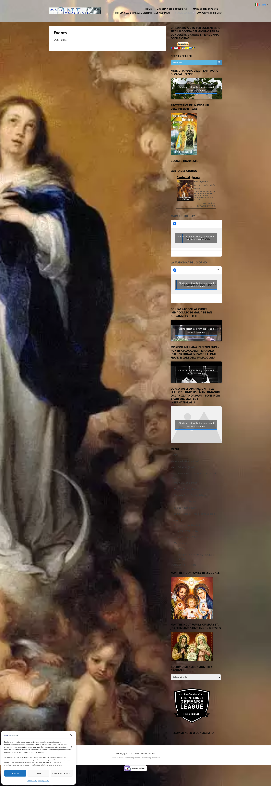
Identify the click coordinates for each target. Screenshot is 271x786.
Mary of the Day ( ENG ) (206, 8)
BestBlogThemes (134, 757)
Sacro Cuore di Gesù (185, 501)
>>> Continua (209, 203)
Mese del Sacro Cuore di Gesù (190, 495)
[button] (71, 735)
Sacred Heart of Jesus (185, 507)
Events (180, 548)
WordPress (156, 757)
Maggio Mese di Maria (185, 482)
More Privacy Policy (187, 530)
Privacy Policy (43, 780)
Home (148, 8)
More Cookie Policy (187, 537)
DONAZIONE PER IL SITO (209, 12)
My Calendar (180, 543)
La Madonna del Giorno (189, 262)
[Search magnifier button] (219, 62)
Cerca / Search (183, 12)
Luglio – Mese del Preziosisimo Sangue (194, 513)
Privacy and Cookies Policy (188, 525)
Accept (15, 773)
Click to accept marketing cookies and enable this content (196, 89)
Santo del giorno (188, 177)
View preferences (61, 773)
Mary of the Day (183, 216)
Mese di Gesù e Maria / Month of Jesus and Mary (142, 12)
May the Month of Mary (186, 489)
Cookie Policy (32, 780)
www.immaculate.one (145, 753)
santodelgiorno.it (206, 205)
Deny (38, 773)
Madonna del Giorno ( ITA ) (172, 8)
